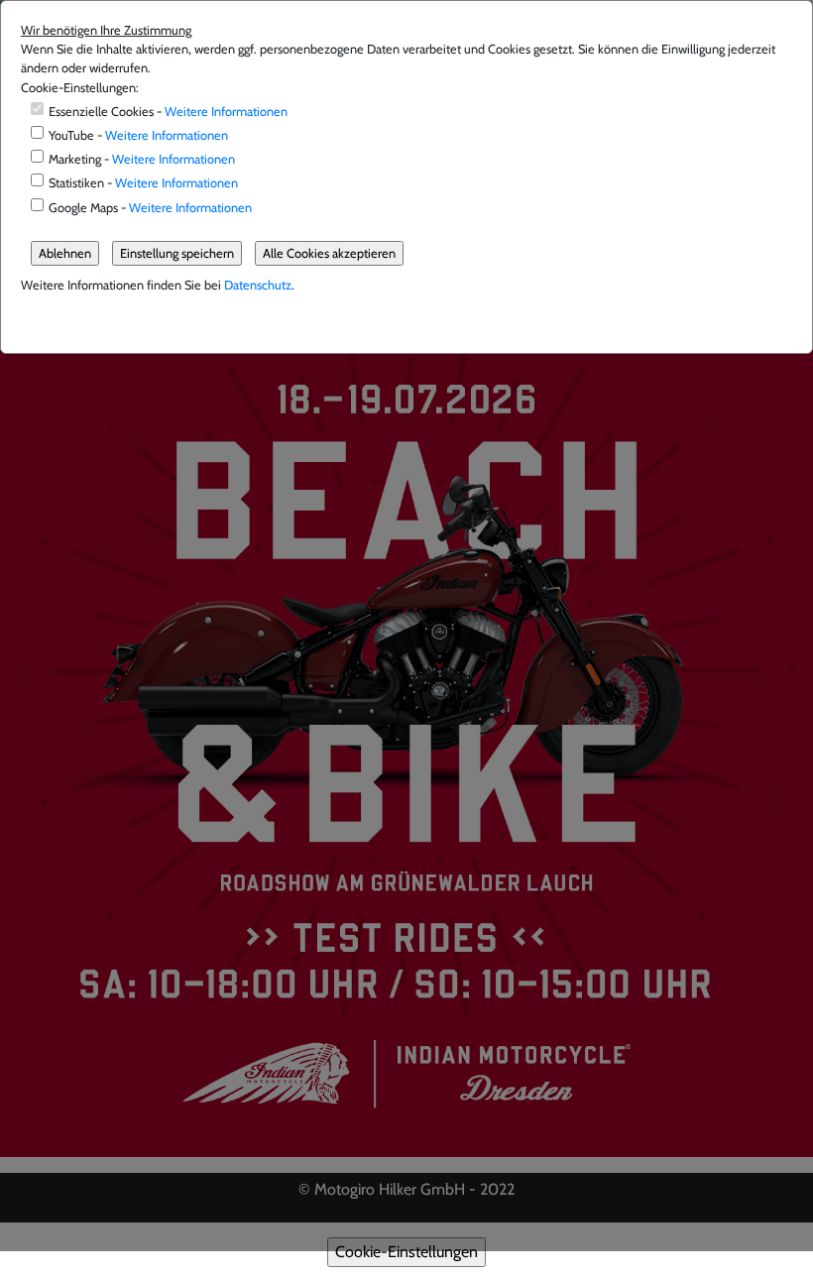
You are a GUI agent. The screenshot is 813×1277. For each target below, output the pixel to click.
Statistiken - (143, 182)
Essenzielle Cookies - (168, 111)
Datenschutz (257, 285)
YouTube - (138, 135)
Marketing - (142, 159)
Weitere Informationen (226, 111)
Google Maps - (150, 207)
